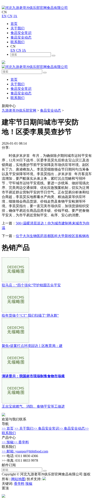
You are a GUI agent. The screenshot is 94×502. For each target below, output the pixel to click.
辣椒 (28, 483)
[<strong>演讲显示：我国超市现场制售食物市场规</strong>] (15, 372)
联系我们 (17, 42)
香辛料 (19, 483)
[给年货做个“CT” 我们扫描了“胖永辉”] (15, 311)
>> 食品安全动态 (72, 428)
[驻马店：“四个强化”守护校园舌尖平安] (15, 281)
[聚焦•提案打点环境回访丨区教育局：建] (15, 341)
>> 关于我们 (23, 428)
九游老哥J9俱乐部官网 (19, 110)
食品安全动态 (20, 37)
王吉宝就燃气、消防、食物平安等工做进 (33, 406)
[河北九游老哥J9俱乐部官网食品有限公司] (35, 8)
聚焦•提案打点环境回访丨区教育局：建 (32, 346)
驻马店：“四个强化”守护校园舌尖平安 (31, 285)
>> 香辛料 (21, 442)
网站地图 (18, 479)
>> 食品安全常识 (46, 428)
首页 (13, 24)
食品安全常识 (20, 33)
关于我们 (17, 28)
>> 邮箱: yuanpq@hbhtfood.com (25, 451)
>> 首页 (8, 428)
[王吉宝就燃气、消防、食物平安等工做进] (15, 402)
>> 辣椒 (8, 442)
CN (9, 16)
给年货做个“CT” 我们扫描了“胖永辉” (30, 315)
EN (4, 16)
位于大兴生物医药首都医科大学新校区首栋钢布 (52, 236)
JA (15, 16)
